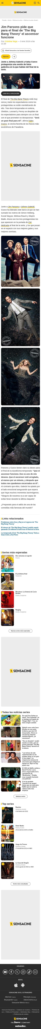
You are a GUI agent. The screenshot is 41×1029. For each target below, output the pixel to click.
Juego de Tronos (21, 844)
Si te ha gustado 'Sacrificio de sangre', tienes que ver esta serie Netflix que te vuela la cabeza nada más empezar (30, 786)
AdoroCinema (28, 1000)
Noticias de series (17, 20)
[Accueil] (18, 3)
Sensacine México (18, 1002)
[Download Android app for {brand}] (24, 985)
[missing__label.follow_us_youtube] (5, 971)
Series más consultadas (20, 884)
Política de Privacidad (12, 1012)
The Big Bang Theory (19, 99)
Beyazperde (8, 1000)
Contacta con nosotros (23, 1010)
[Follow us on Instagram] (23, 971)
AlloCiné (8, 997)
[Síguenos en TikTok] (29, 971)
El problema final (21, 574)
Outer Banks (20, 826)
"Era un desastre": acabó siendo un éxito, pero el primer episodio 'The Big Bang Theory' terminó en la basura (30, 744)
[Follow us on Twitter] (17, 971)
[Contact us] (35, 971)
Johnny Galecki (27, 207)
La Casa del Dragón (22, 863)
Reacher (18, 807)
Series (9, 20)
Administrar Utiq (25, 1012)
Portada (4, 20)
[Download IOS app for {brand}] (17, 985)
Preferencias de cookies (21, 1014)
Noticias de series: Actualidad (31, 20)
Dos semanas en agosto (24, 556)
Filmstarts (27, 997)
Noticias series (20, 796)
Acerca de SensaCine (8, 1010)
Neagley (18, 610)
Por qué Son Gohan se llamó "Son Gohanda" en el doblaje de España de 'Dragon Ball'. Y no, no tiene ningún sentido (30, 719)
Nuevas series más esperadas (20, 631)
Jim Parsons (13, 207)
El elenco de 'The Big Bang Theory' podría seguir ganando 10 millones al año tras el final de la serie (20, 528)
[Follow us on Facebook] (11, 971)
